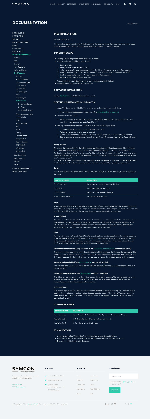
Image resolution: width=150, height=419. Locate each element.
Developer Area (19, 171)
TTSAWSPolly (21, 145)
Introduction (18, 33)
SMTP (18, 129)
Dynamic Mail (21, 88)
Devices (17, 57)
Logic (16, 61)
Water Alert (20, 151)
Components (18, 48)
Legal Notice (94, 376)
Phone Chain (21, 117)
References (71, 4)
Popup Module (21, 123)
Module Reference (21, 54)
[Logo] (20, 4)
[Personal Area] (124, 4)
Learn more (17, 384)
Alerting (19, 76)
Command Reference (22, 168)
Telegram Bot (85, 273)
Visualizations (19, 67)
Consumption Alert (23, 82)
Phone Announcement (24, 114)
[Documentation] (129, 4)
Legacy (17, 164)
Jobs (91, 393)
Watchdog (20, 148)
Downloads (96, 4)
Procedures (17, 51)
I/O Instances (19, 158)
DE (126, 404)
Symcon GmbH (33, 404)
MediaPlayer (21, 98)
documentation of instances (108, 112)
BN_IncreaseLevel (25, 104)
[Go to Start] (145, 406)
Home (52, 4)
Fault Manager (21, 91)
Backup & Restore (20, 42)
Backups (17, 161)
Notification (21, 101)
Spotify (18, 132)
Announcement (22, 79)
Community (108, 4)
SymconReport (21, 135)
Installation (18, 36)
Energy (17, 64)
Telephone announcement (104, 248)
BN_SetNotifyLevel (25, 110)
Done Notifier (21, 85)
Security (16, 39)
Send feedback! (132, 23)
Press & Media (95, 389)
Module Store (65, 96)
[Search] (135, 4)
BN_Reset (21, 107)
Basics (15, 45)
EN (131, 404)
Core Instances (20, 155)
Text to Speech (21, 142)
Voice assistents (20, 70)
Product (61, 4)
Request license (19, 387)
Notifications (19, 73)
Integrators (84, 4)
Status (92, 384)
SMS (17, 126)
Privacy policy (94, 380)
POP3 (18, 120)
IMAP (18, 94)
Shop (118, 4)
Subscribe (115, 390)
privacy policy (128, 382)
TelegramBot (21, 139)
